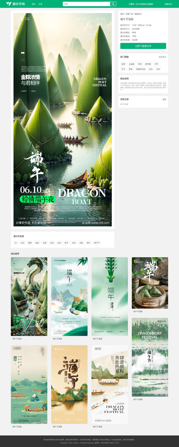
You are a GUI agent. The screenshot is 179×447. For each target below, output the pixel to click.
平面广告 (129, 13)
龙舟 (74, 242)
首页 (33, 4)
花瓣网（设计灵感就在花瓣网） (141, 4)
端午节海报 (124, 104)
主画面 (131, 64)
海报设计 (138, 13)
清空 (164, 99)
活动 (52, 242)
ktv (16, 242)
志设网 (134, 39)
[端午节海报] (29, 258)
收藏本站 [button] (168, 4)
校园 (130, 69)
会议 (151, 69)
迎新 (123, 64)
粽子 (66, 242)
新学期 (148, 64)
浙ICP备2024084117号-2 (110, 443)
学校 (140, 64)
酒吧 (30, 242)
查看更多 (162, 57)
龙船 (81, 242)
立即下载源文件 (143, 46)
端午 (88, 242)
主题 (44, 242)
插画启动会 (140, 69)
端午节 (97, 242)
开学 (156, 64)
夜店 (37, 242)
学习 (123, 69)
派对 (22, 242)
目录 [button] (40, 4)
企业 (158, 69)
